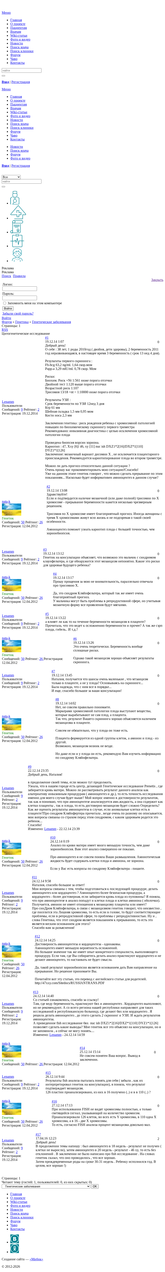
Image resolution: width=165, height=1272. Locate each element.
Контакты (17, 63)
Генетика (22, 322)
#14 (82, 1048)
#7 (53, 671)
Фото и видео (20, 39)
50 (22, 522)
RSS (5, 329)
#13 (35, 992)
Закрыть (157, 280)
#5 (47, 614)
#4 (55, 574)
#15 (48, 1073)
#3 (45, 549)
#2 (48, 486)
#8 (57, 699)
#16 (54, 1101)
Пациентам (18, 28)
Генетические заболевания (51, 322)
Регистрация (20, 82)
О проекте (17, 24)
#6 (75, 639)
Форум (15, 55)
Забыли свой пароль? (18, 313)
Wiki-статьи (18, 35)
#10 (52, 837)
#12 (37, 936)
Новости (16, 43)
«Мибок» (36, 1259)
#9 (29, 767)
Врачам (15, 31)
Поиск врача (19, 47)
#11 (34, 877)
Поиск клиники (22, 51)
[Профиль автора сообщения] (11, 514)
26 (41, 522)
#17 (38, 1134)
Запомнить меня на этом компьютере (35, 303)
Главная (16, 20)
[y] (3, 75)
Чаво (13, 59)
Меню (6, 12)
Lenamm (50, 829)
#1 (47, 337)
